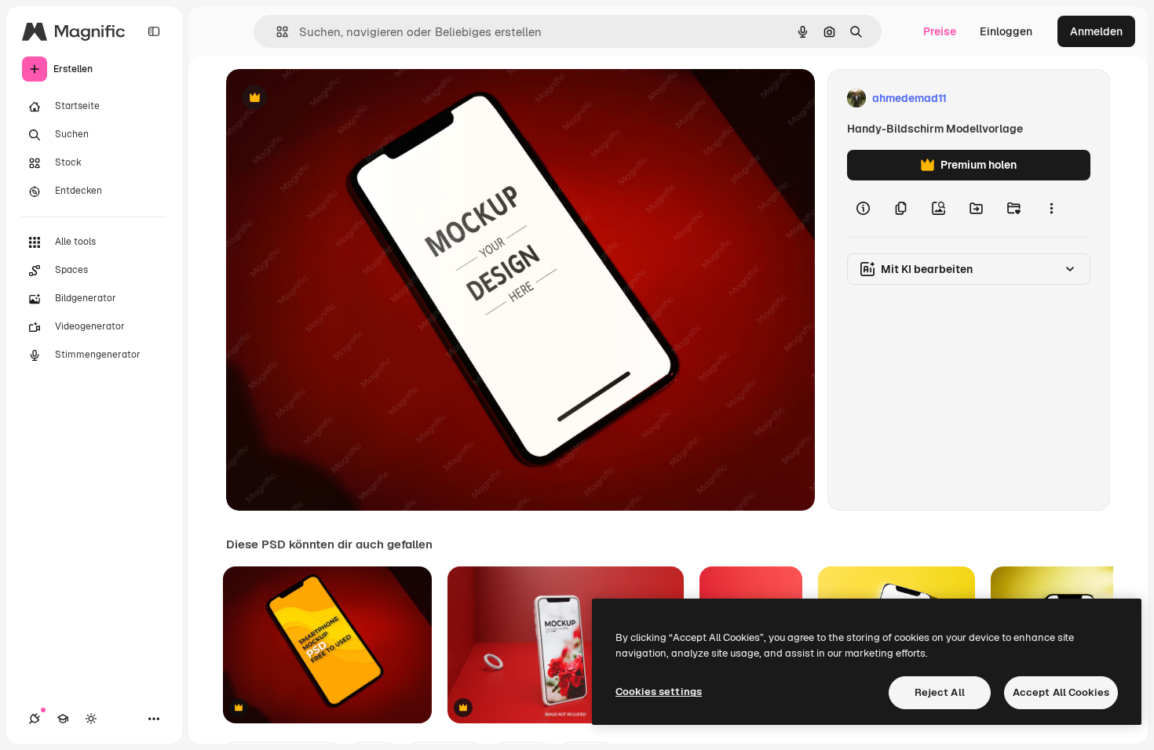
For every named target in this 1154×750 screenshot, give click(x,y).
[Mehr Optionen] (1051, 208)
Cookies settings (658, 691)
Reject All (940, 692)
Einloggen (1006, 31)
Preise (939, 31)
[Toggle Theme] (91, 718)
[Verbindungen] (34, 718)
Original (327, 98)
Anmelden (1096, 31)
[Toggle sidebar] (153, 31)
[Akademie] (62, 718)
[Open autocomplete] (276, 32)
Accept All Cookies (1061, 692)
